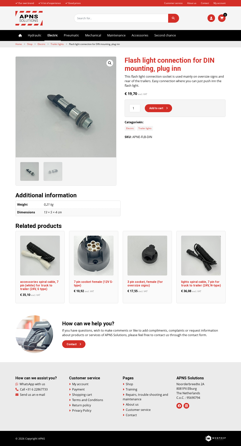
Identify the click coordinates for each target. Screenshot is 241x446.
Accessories (140, 35)
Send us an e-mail (32, 395)
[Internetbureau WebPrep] (215, 438)
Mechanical (93, 35)
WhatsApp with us (32, 384)
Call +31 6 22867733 (33, 389)
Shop (29, 44)
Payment (78, 389)
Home (20, 35)
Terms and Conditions (87, 400)
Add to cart (156, 108)
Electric (52, 35)
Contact (205, 3)
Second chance (165, 35)
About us (191, 3)
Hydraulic (34, 35)
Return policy (81, 405)
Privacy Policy (81, 410)
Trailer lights (57, 44)
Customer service (173, 3)
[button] (173, 18)
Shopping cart (82, 395)
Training (131, 389)
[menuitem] (20, 35)
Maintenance (116, 35)
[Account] (211, 18)
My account (220, 3)
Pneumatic (71, 35)
